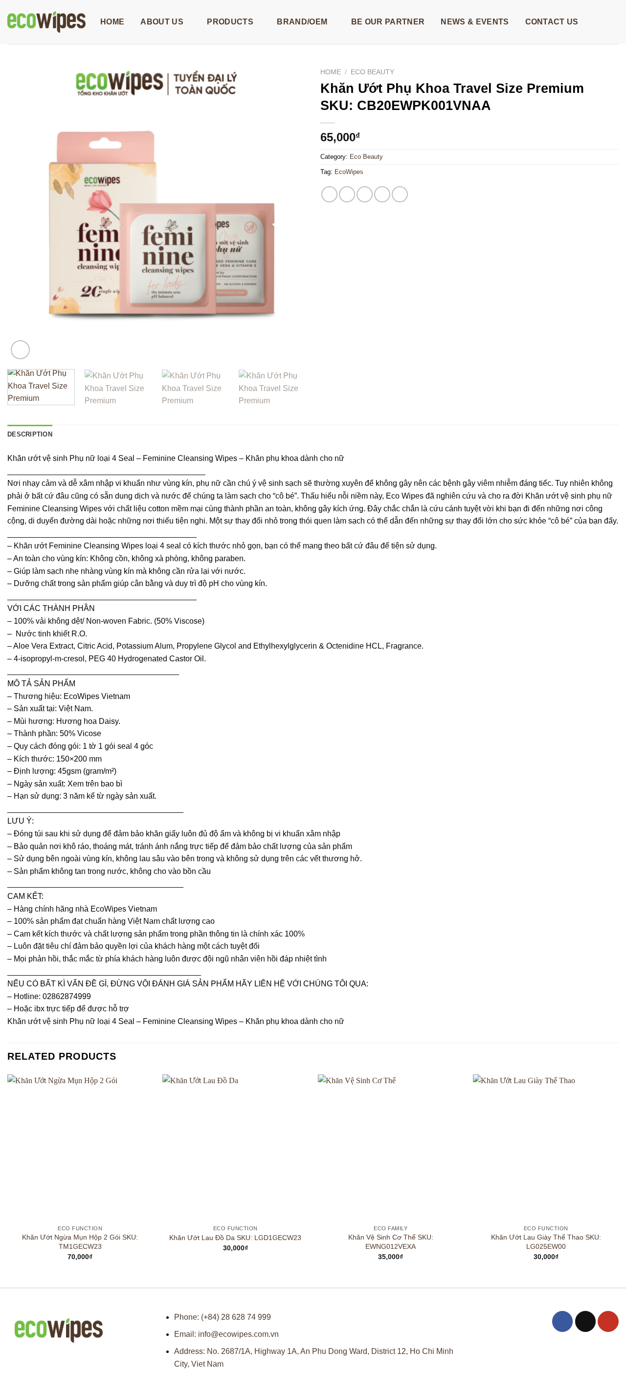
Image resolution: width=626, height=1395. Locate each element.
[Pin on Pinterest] (382, 194)
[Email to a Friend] (365, 194)
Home (112, 22)
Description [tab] (29, 434)
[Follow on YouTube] (608, 1321)
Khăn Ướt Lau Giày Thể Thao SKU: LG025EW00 (546, 1241)
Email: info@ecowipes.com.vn (226, 1334)
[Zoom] (20, 349)
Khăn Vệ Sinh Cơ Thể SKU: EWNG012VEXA (390, 1241)
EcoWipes (349, 171)
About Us (161, 22)
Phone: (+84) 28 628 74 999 (222, 1317)
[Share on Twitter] (347, 194)
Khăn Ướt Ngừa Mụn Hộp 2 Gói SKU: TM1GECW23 (80, 1241)
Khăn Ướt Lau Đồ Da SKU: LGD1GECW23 (235, 1238)
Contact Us (552, 22)
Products (230, 22)
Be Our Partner (388, 22)
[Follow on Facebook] (562, 1321)
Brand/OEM (302, 22)
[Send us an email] (585, 1321)
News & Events (475, 22)
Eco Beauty (372, 72)
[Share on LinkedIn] (400, 194)
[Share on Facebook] (329, 194)
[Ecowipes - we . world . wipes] (46, 22)
